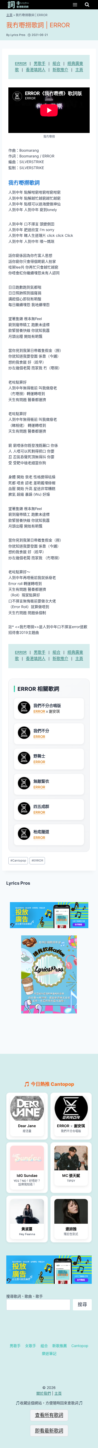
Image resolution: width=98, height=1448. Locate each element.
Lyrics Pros (18, 883)
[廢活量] (27, 1108)
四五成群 (41, 806)
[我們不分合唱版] (71, 1108)
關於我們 (43, 1393)
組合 (56, 64)
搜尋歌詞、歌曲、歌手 (24, 1296)
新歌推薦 (59, 1345)
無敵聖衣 (41, 781)
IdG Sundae (27, 1175)
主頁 (9, 15)
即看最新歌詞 (49, 1430)
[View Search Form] (87, 4)
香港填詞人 (35, 70)
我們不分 (41, 730)
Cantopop (18, 860)
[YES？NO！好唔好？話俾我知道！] (27, 1158)
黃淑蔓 (26, 1229)
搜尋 (82, 1304)
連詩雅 (71, 1229)
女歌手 (30, 1345)
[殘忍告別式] (71, 1211)
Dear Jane (27, 1126)
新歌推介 (60, 70)
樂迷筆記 (49, 1353)
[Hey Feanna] (27, 1211)
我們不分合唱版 (47, 705)
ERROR (21, 64)
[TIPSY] (71, 1158)
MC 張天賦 (71, 1175)
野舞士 (39, 756)
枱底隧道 (41, 831)
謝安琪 (79, 1126)
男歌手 (39, 64)
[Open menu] (75, 5)
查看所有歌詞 (49, 1415)
